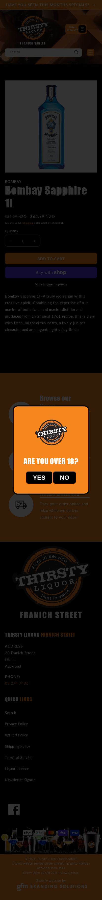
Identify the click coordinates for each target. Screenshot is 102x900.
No (64, 477)
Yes (39, 477)
